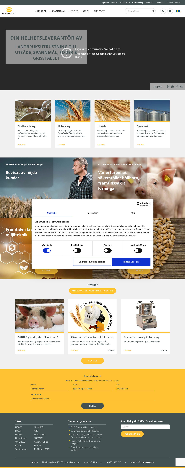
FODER (74, 11)
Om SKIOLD (160, 2)
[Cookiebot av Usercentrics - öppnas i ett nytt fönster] (138, 204)
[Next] (181, 53)
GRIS (85, 11)
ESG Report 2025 (41, 449)
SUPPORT (149, 2)
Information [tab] (92, 213)
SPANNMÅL (58, 11)
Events (114, 2)
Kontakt (178, 2)
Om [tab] (133, 213)
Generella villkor (41, 442)
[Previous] (4, 53)
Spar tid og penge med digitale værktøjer (84, 448)
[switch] (77, 250)
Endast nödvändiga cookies (92, 262)
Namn (33, 385)
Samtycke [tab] (52, 213)
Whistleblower (21, 449)
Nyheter (105, 2)
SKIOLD (34, 462)
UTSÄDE (41, 11)
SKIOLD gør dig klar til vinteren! (84, 427)
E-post (76, 385)
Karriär (170, 2)
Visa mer (92, 360)
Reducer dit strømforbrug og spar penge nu (85, 442)
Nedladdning (137, 2)
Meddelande (36, 395)
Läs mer (21, 144)
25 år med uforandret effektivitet (85, 431)
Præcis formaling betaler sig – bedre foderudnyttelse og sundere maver (86, 436)
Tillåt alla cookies (131, 262)
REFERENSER (125, 2)
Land (118, 385)
